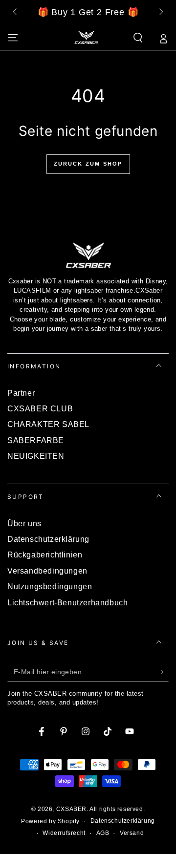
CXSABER (71, 809)
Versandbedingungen (47, 571)
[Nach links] (15, 12)
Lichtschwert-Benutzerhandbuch (67, 602)
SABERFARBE (35, 440)
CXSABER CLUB (40, 409)
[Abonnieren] (163, 672)
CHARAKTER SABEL (48, 424)
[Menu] (12, 37)
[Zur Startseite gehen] (86, 37)
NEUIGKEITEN (36, 456)
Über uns (24, 523)
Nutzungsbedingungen (49, 586)
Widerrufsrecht (64, 833)
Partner (21, 393)
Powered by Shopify (50, 821)
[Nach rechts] (160, 12)
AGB (103, 833)
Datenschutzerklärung (48, 539)
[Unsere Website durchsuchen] (138, 37)
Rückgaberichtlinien (44, 555)
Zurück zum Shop (88, 164)
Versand (132, 833)
